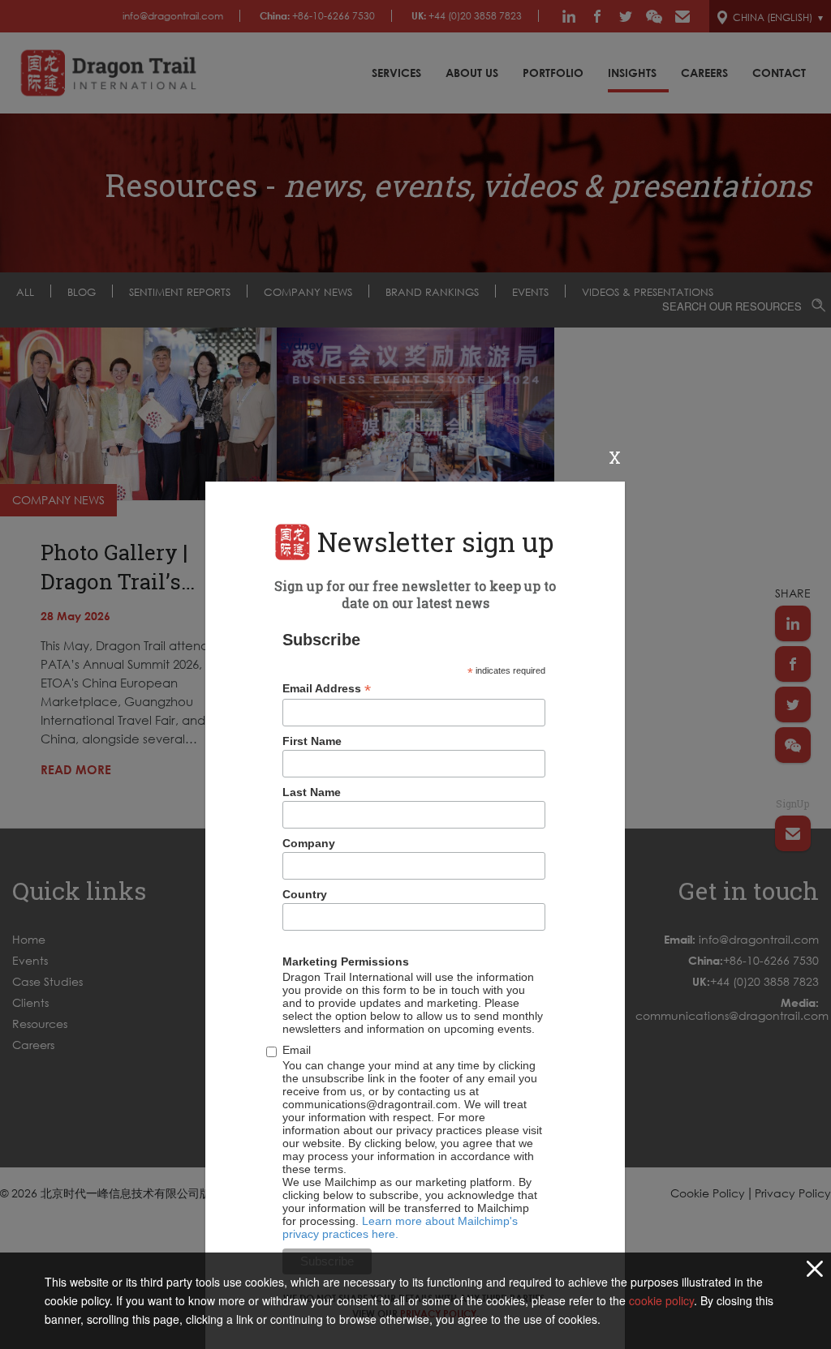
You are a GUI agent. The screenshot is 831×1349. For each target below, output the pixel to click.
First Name (312, 740)
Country (304, 894)
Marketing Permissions (345, 961)
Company (308, 843)
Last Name (311, 792)
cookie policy (661, 1300)
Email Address (326, 688)
